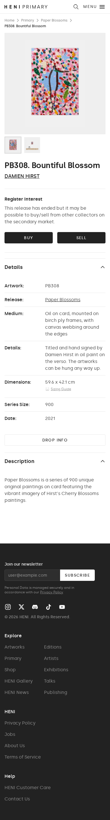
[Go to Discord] (35, 607)
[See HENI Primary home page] (37, 6)
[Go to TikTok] (48, 607)
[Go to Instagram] (8, 607)
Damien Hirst (22, 176)
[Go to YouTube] (62, 607)
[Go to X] (21, 607)
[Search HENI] (76, 7)
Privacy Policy (51, 592)
